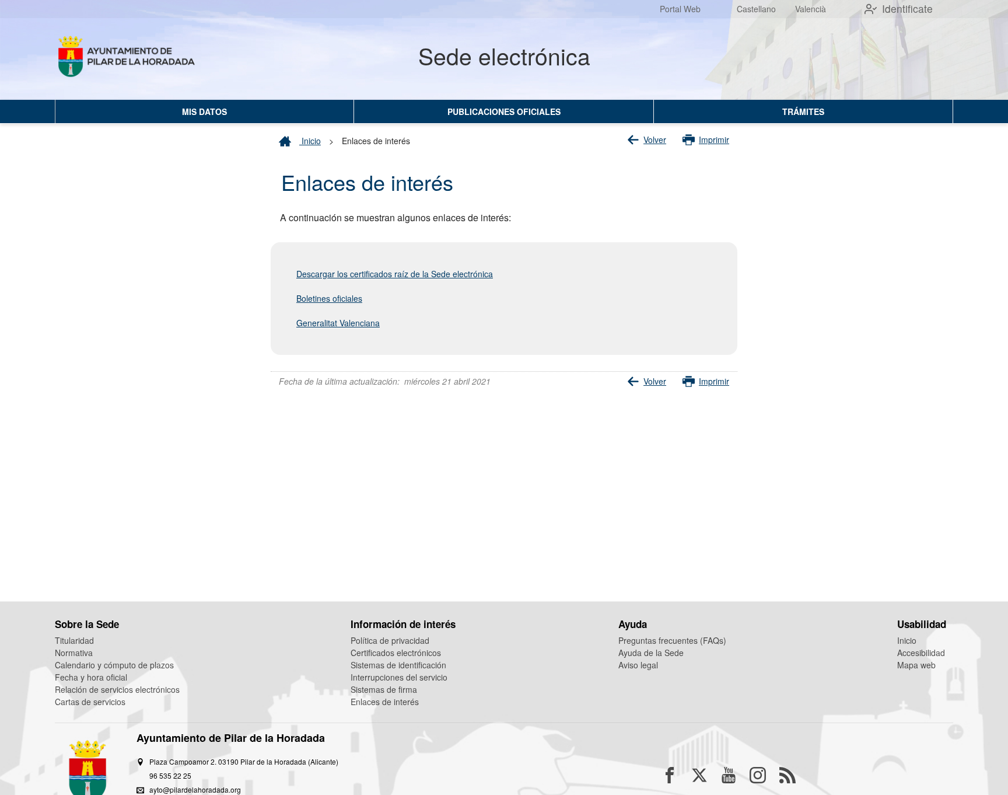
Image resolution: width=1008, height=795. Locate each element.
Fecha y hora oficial (91, 677)
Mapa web (916, 665)
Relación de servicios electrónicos (117, 689)
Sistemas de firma (384, 689)
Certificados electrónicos (396, 652)
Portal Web (680, 9)
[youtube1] (728, 775)
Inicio (310, 141)
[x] (699, 775)
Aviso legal (638, 665)
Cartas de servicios (90, 701)
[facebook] (669, 775)
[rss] (787, 775)
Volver (654, 139)
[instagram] (758, 775)
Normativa (74, 652)
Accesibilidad (921, 652)
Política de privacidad (390, 640)
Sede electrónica (504, 55)
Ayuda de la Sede (651, 652)
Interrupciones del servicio (399, 677)
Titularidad (74, 640)
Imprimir (714, 139)
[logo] (128, 59)
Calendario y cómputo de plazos (114, 665)
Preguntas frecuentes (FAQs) (672, 640)
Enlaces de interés (385, 701)
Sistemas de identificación (398, 665)
